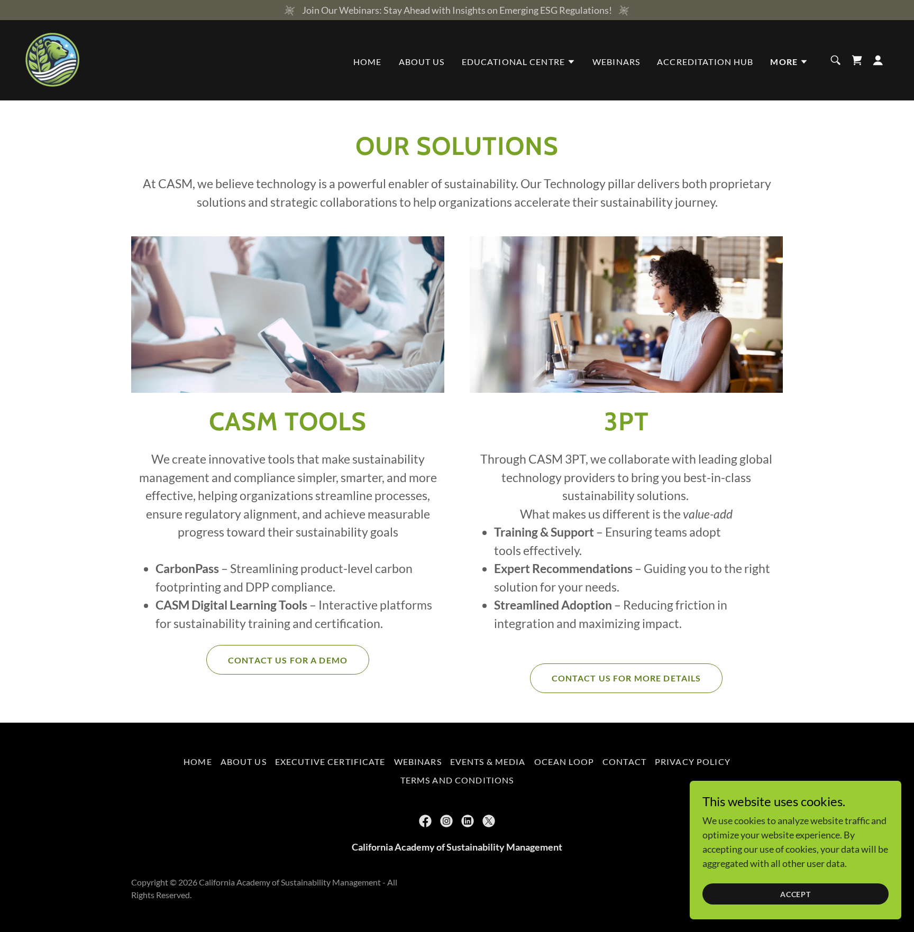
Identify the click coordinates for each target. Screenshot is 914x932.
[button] (518, 62)
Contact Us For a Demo (288, 660)
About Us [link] (422, 62)
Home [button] (198, 761)
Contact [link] (624, 761)
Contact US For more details (626, 678)
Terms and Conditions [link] (457, 780)
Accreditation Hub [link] (705, 62)
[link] (52, 59)
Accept (795, 894)
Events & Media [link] (488, 761)
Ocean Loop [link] (564, 761)
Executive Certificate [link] (330, 761)
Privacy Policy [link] (692, 761)
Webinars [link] (616, 62)
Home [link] (367, 62)
